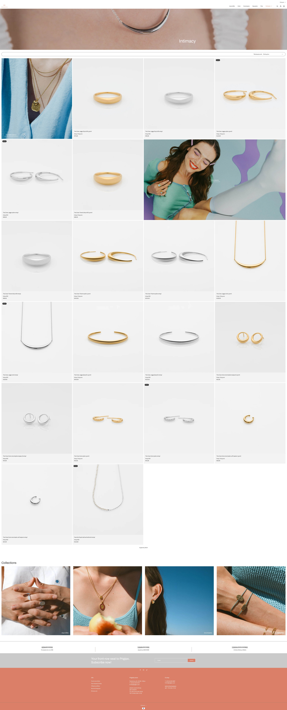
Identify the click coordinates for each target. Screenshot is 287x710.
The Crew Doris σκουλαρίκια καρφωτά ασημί (14, 456)
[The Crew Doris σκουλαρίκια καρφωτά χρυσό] (250, 337)
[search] (277, 6)
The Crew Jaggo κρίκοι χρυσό (224, 131)
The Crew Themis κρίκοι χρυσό (82, 293)
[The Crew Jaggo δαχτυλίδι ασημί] (179, 93)
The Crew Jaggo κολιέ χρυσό (224, 293)
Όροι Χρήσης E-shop (96, 683)
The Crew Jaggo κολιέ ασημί (10, 375)
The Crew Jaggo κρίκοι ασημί (10, 212)
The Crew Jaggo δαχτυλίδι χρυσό (83, 131)
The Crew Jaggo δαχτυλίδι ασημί (153, 131)
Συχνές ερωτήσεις (95, 681)
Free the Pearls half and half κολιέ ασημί (84, 537)
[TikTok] (146, 670)
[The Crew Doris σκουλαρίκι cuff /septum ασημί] (36, 499)
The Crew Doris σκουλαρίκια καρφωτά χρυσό (228, 375)
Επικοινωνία (94, 691)
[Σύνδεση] (280, 6)
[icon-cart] (284, 6)
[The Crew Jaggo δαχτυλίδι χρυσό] (108, 93)
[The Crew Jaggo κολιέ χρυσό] (250, 256)
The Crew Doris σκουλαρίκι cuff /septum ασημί (15, 537)
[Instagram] (143, 670)
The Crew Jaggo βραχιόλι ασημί (153, 375)
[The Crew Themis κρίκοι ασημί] (179, 256)
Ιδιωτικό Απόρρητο (95, 688)
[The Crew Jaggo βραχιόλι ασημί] (179, 337)
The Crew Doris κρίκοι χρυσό (81, 456)
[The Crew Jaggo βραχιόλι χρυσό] (108, 337)
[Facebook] (140, 670)
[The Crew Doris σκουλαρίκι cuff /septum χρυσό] (250, 418)
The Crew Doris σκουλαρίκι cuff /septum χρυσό (228, 456)
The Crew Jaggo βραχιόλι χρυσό (82, 375)
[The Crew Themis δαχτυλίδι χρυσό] (108, 174)
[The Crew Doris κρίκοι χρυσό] (108, 418)
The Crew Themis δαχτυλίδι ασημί (12, 293)
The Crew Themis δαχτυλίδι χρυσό (83, 212)
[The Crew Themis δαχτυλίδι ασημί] (36, 256)
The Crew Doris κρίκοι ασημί (152, 456)
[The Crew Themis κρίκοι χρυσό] (108, 256)
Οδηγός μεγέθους (95, 686)
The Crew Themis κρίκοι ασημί (153, 293)
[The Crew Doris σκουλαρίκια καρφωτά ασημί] (36, 418)
